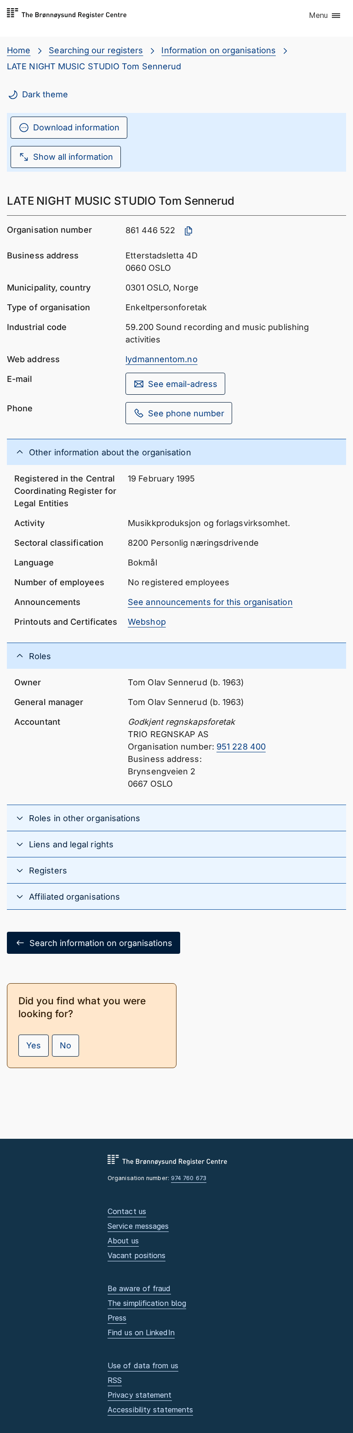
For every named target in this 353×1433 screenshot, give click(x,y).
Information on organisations (218, 50)
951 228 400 (241, 746)
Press (117, 1317)
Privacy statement (140, 1394)
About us (123, 1240)
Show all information (73, 157)
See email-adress (182, 384)
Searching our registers (96, 50)
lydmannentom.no (161, 359)
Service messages (138, 1226)
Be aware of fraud (139, 1288)
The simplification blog (147, 1303)
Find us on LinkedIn (141, 1332)
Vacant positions (136, 1255)
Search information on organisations (100, 943)
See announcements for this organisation (210, 602)
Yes (33, 1045)
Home (18, 50)
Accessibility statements (150, 1409)
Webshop (147, 622)
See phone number (186, 413)
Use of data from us (143, 1365)
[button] (325, 16)
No (65, 1045)
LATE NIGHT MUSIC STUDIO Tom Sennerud (94, 66)
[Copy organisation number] (188, 231)
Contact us (127, 1211)
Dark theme (45, 94)
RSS (115, 1380)
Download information (76, 127)
